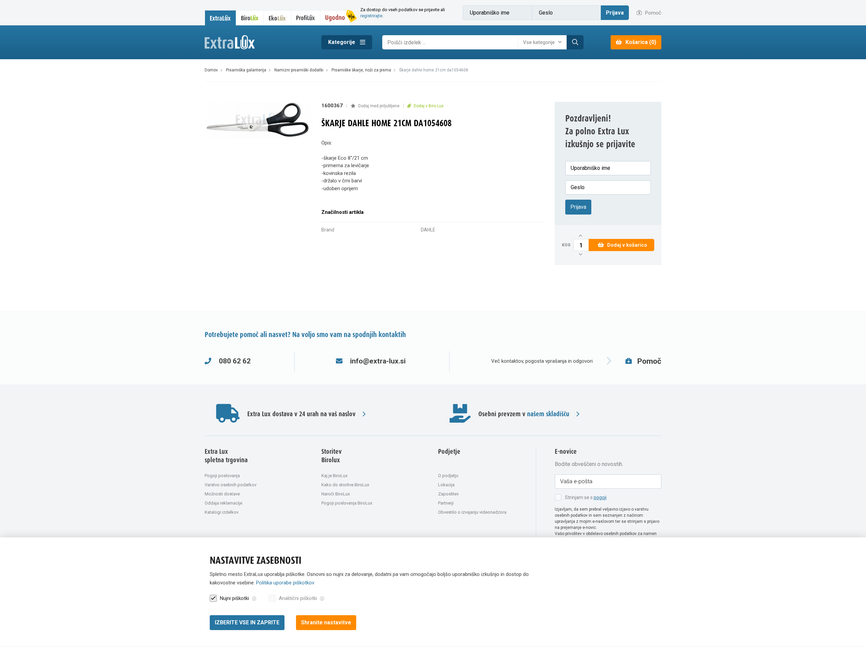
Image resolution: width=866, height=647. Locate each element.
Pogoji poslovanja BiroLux (346, 503)
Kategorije (342, 42)
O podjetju (448, 475)
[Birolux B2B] (250, 17)
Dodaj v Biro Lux (428, 106)
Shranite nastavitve (326, 622)
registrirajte (371, 15)
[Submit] (575, 42)
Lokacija (446, 484)
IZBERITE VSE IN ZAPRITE (247, 622)
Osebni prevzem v (523, 414)
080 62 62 (235, 361)
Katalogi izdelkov (221, 512)
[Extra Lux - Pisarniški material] (258, 42)
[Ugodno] (335, 17)
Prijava (615, 12)
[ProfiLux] (305, 17)
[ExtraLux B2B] (220, 17)
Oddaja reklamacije (223, 503)
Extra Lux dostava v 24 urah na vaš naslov (301, 414)
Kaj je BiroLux (334, 475)
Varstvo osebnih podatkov (230, 484)
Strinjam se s (586, 497)
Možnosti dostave (222, 493)
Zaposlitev (448, 493)
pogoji (600, 497)
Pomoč (652, 13)
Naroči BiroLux (335, 493)
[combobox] (544, 42)
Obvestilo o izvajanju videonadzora (472, 512)
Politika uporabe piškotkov (285, 583)
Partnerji (446, 503)
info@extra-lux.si (378, 361)
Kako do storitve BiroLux (345, 484)
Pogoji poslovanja (222, 475)
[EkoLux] (277, 17)
